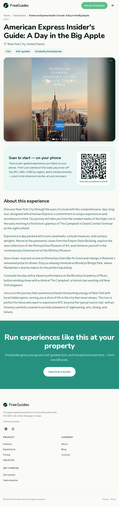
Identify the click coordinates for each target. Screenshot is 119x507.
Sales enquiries (10, 480)
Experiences (19, 15)
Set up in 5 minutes (94, 5)
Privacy (105, 499)
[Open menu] (112, 5)
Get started (9, 474)
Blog (63, 449)
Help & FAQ (8, 460)
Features (7, 444)
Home (7, 15)
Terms (113, 499)
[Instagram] (13, 429)
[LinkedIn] (6, 429)
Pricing (6, 454)
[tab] (53, 139)
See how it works (59, 371)
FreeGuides (19, 5)
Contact (65, 454)
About (64, 444)
